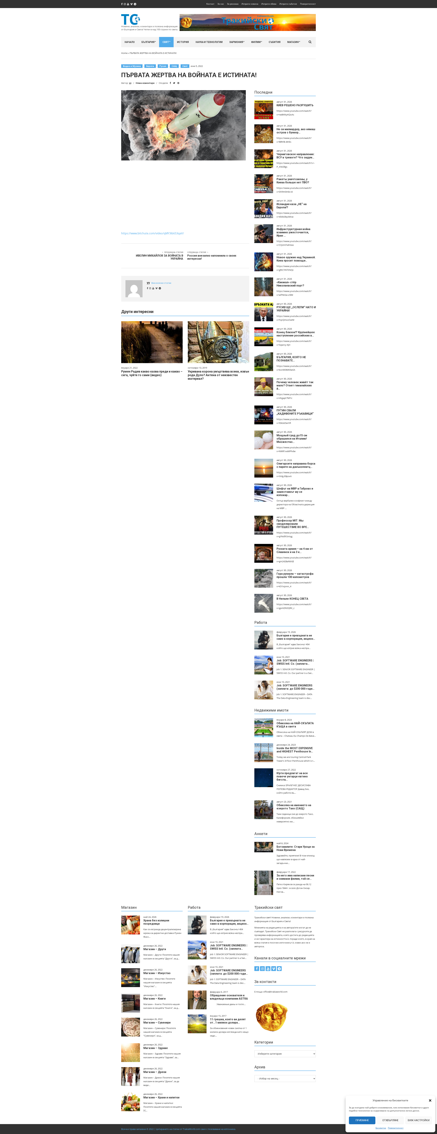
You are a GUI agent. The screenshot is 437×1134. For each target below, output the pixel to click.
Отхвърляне (390, 1120)
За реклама (232, 3)
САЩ (174, 66)
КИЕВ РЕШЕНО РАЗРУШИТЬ (295, 105)
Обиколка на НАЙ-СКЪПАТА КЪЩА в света (295, 725)
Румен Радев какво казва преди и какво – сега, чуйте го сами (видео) (151, 373)
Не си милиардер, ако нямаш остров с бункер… (296, 131)
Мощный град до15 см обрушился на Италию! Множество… (292, 439)
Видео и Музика (132, 66)
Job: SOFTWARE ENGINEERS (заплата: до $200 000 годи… (295, 687)
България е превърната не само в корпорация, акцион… (296, 637)
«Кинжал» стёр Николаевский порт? (290, 284)
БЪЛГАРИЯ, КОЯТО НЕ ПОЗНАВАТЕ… (291, 359)
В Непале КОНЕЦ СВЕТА (292, 598)
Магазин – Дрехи (154, 1072)
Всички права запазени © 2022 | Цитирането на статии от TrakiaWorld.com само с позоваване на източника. (178, 1129)
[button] (430, 1100)
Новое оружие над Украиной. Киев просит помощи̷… (296, 259)
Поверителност (396, 1127)
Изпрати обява (268, 3)
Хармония (236, 42)
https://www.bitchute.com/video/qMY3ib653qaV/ (152, 233)
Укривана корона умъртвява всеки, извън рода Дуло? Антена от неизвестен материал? (218, 375)
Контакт (210, 3)
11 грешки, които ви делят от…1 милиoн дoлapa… (228, 1021)
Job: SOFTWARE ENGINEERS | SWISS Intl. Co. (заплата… (295, 662)
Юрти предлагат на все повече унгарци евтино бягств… (292, 776)
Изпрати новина (250, 3)
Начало (130, 42)
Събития (274, 42)
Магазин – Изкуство (157, 973)
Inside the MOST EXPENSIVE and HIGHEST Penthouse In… (295, 750)
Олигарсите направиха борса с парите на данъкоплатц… (296, 465)
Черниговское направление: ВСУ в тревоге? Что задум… (295, 156)
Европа (150, 66)
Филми (256, 42)
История (183, 42)
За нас (220, 3)
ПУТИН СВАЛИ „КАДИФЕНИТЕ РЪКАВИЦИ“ (295, 412)
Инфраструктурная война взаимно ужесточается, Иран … (293, 232)
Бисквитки (381, 1127)
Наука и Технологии (209, 42)
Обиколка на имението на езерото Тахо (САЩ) (294, 807)
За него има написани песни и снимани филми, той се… (295, 877)
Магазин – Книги (154, 998)
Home (124, 53)
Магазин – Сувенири (157, 1022)
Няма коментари (145, 83)
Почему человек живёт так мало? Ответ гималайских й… (295, 385)
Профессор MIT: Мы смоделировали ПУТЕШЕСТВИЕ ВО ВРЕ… (293, 524)
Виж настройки (418, 1120)
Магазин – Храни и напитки (161, 1097)
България (148, 42)
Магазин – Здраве (155, 1048)
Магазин (293, 42)
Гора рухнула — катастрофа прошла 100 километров (295, 575)
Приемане (362, 1120)
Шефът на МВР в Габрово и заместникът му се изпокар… (295, 492)
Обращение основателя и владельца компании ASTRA (229, 997)
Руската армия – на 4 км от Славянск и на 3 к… (295, 550)
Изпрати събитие (288, 3)
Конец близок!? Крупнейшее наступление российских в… (296, 334)
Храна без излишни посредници (156, 922)
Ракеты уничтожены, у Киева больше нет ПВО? (293, 181)
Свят (166, 42)
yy (130, 83)
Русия (162, 66)
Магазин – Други (154, 949)
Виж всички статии (161, 283)
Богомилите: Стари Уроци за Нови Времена (296, 848)
